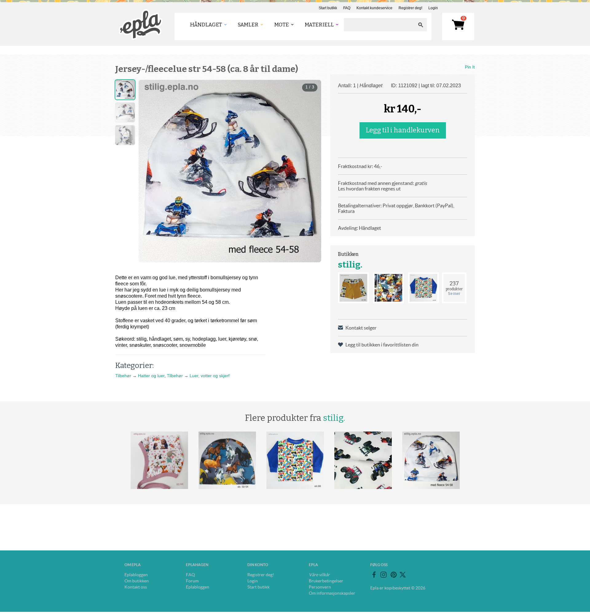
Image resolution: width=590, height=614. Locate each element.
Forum (192, 580)
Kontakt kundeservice (374, 8)
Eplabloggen (136, 574)
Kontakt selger (360, 327)
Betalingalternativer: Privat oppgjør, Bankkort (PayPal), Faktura (396, 208)
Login (433, 8)
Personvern (320, 587)
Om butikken (136, 580)
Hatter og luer (151, 375)
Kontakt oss (135, 587)
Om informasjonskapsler (332, 593)
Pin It (470, 67)
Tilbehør (123, 375)
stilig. (350, 265)
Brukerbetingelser (326, 580)
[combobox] (379, 24)
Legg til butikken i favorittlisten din (382, 344)
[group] (230, 171)
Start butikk (328, 8)
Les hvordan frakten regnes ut (369, 188)
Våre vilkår (319, 574)
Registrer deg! (410, 8)
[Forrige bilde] (148, 171)
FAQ (346, 8)
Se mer (454, 293)
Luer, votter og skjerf (210, 375)
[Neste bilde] (311, 171)
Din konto (257, 565)
